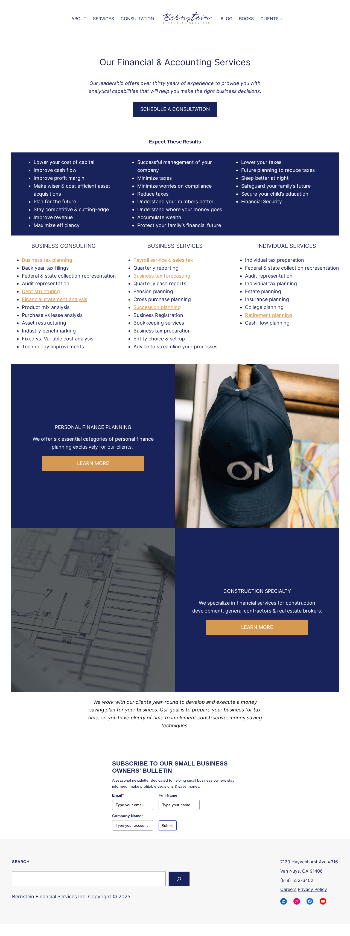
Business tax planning (47, 260)
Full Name (168, 795)
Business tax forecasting (161, 276)
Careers (288, 889)
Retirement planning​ (268, 315)
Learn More (93, 463)
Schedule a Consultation (175, 109)
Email (118, 795)
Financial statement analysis (54, 299)
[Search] (179, 879)
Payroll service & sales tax (163, 260)
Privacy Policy (312, 889)
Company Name (127, 816)
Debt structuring (41, 291)
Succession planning (157, 307)
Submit (168, 825)
